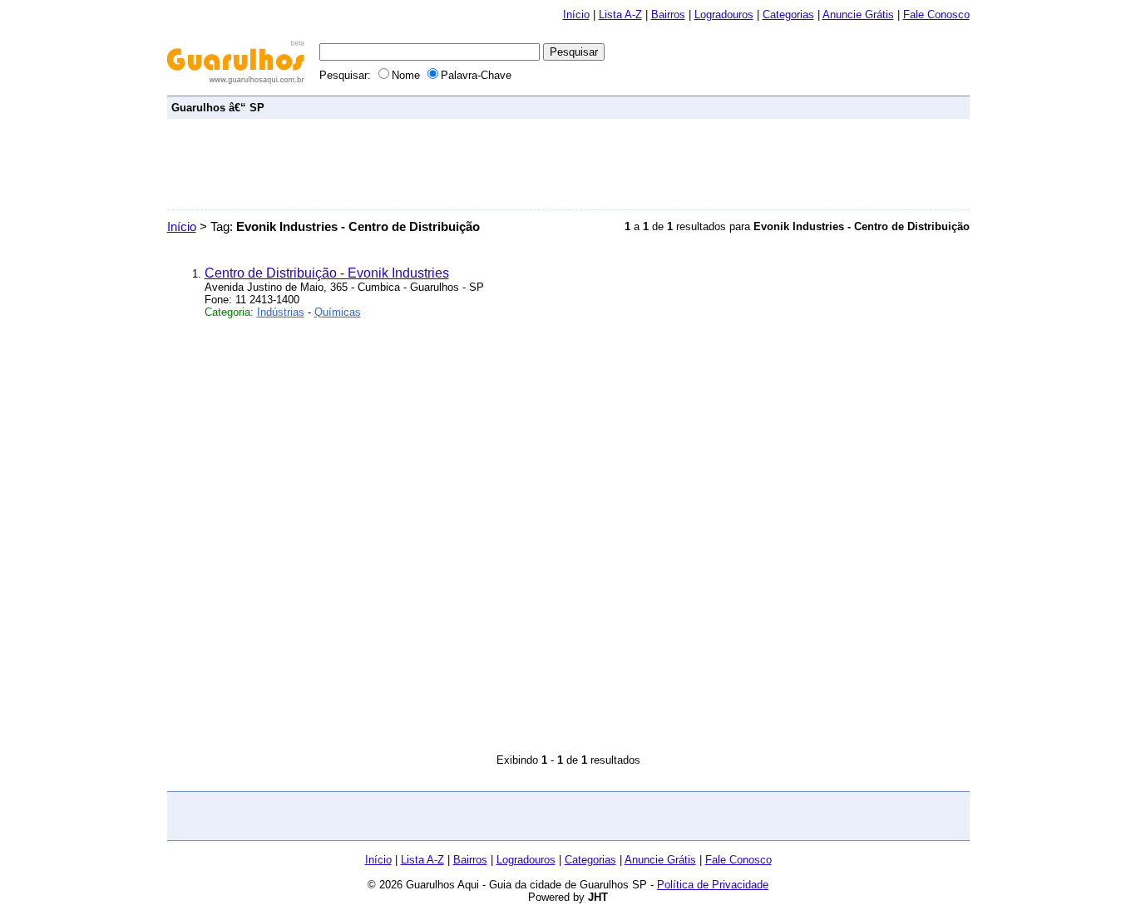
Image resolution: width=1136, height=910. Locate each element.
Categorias (788, 14)
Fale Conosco (936, 14)
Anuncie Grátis (858, 14)
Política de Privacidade (712, 884)
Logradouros (723, 14)
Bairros (668, 14)
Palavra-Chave (476, 75)
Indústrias (280, 312)
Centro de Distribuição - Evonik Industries (327, 273)
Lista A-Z (620, 14)
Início (576, 14)
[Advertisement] (663, 107)
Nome (407, 75)
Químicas (337, 312)
